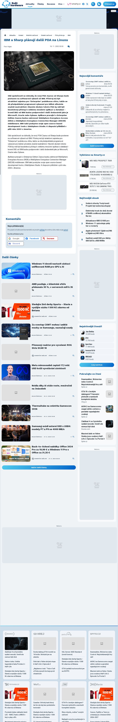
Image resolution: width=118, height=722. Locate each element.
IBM (69, 35)
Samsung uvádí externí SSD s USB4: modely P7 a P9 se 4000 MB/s (51, 428)
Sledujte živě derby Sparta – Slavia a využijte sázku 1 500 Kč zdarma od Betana (52, 307)
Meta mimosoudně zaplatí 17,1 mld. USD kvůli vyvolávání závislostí (51, 367)
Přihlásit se (109, 4)
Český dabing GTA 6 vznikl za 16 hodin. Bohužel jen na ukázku (44, 654)
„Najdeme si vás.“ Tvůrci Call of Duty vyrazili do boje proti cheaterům (44, 671)
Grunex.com (85, 429)
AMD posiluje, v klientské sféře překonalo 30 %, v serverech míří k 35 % (52, 287)
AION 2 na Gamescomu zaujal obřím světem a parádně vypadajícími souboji (91, 410)
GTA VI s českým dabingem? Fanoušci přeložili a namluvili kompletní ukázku (90, 395)
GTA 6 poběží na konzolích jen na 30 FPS (73, 670)
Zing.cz (84, 402)
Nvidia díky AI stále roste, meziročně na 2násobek (52, 387)
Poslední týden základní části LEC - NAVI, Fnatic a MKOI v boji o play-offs (16, 714)
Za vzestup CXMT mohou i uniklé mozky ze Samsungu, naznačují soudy (52, 326)
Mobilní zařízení (32, 35)
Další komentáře (97, 146)
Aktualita (12, 35)
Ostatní (20, 35)
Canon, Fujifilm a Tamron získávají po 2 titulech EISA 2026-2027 (100, 714)
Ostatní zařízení (46, 35)
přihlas (42, 230)
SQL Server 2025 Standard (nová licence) (72, 653)
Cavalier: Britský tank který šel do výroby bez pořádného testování (44, 705)
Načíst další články (39, 467)
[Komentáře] (68, 46)
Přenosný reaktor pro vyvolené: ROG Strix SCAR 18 (52, 346)
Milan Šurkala (37, 274)
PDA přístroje (60, 35)
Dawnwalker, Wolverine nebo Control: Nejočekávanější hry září (91, 382)
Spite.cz (84, 387)
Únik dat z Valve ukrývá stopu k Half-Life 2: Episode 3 (44, 663)
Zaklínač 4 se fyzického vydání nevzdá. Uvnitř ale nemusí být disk (92, 424)
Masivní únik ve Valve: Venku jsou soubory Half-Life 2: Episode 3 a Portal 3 (93, 436)
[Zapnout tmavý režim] (99, 4)
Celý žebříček (96, 365)
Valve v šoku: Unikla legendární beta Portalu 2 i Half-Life (15, 664)
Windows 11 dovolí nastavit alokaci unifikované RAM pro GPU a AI (51, 265)
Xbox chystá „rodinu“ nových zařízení (73, 713)
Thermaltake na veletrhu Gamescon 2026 (51, 407)
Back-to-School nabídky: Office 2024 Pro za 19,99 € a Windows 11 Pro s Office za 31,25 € (52, 449)
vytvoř (65, 230)
